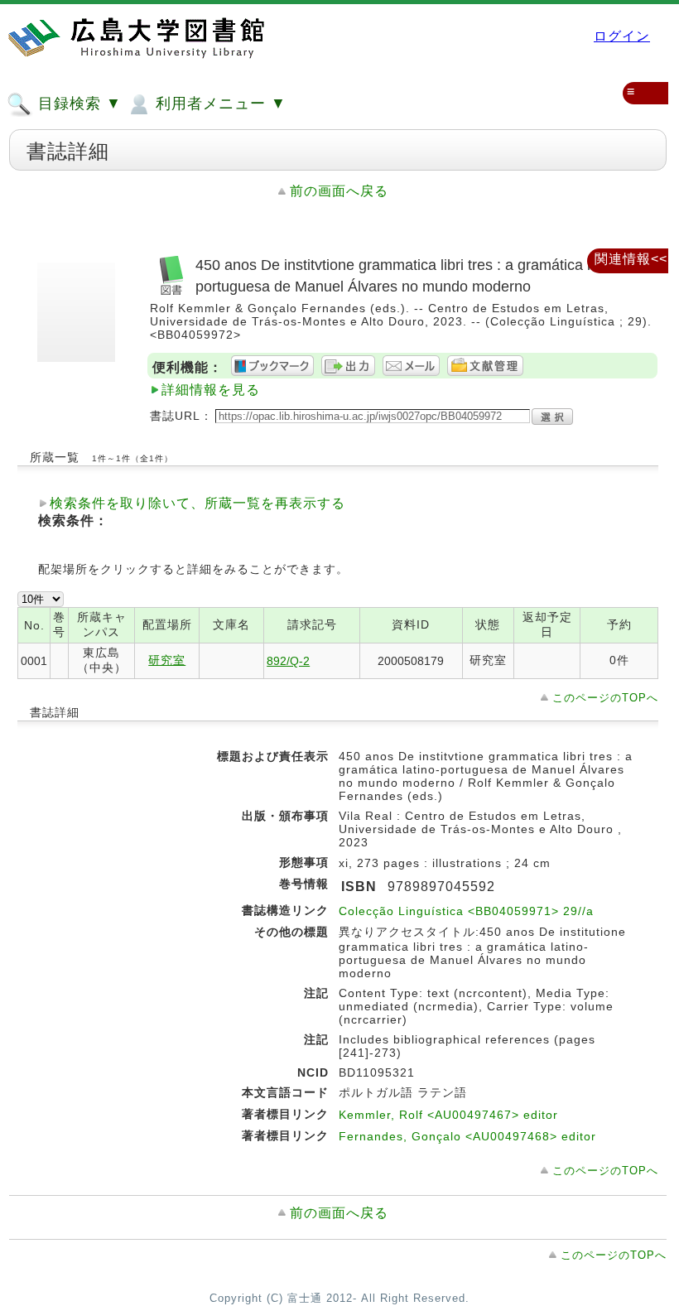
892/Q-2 (288, 660)
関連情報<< (631, 259)
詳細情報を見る (210, 390)
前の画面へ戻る (339, 191)
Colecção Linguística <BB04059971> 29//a (466, 911)
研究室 (166, 660)
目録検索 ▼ (77, 103)
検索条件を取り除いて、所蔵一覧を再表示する (197, 503)
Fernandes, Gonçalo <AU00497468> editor (467, 1136)
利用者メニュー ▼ (219, 103)
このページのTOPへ (605, 698)
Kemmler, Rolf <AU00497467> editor (448, 1114)
